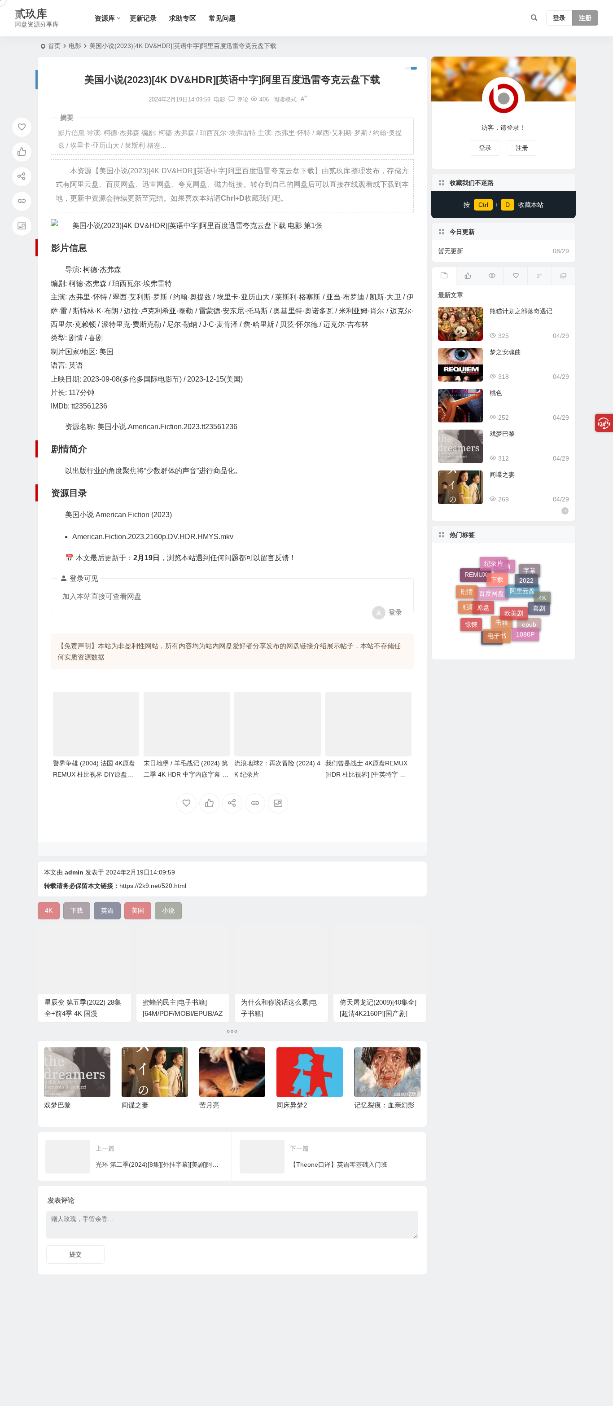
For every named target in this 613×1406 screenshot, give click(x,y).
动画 (492, 638)
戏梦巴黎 (502, 433)
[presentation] (368, 1061)
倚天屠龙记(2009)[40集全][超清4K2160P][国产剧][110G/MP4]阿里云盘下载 (378, 1013)
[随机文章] (539, 276)
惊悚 (471, 617)
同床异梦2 (214, 1105)
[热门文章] (492, 276)
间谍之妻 (57, 1105)
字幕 (529, 576)
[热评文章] (515, 276)
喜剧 (539, 597)
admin (74, 872)
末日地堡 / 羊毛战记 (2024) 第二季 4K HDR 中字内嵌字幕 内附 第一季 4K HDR (186, 774)
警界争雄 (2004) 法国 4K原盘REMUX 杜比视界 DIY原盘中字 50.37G (94, 774)
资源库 (105, 18)
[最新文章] (443, 276)
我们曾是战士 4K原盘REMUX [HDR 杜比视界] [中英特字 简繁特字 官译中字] (366, 774)
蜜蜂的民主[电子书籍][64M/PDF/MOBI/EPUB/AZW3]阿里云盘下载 (188, 1013)
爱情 (504, 582)
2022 (526, 569)
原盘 (483, 587)
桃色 (496, 392)
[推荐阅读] (563, 276)
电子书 (496, 619)
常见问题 (222, 18)
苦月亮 (132, 1105)
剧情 (466, 586)
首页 (54, 45)
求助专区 (182, 18)
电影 (75, 45)
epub (529, 632)
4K (542, 604)
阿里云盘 (522, 611)
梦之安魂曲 (505, 352)
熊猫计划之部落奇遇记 (521, 311)
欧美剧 (513, 590)
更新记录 (143, 18)
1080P (525, 624)
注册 (585, 18)
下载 (497, 564)
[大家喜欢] (468, 276)
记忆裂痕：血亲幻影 (307, 1105)
